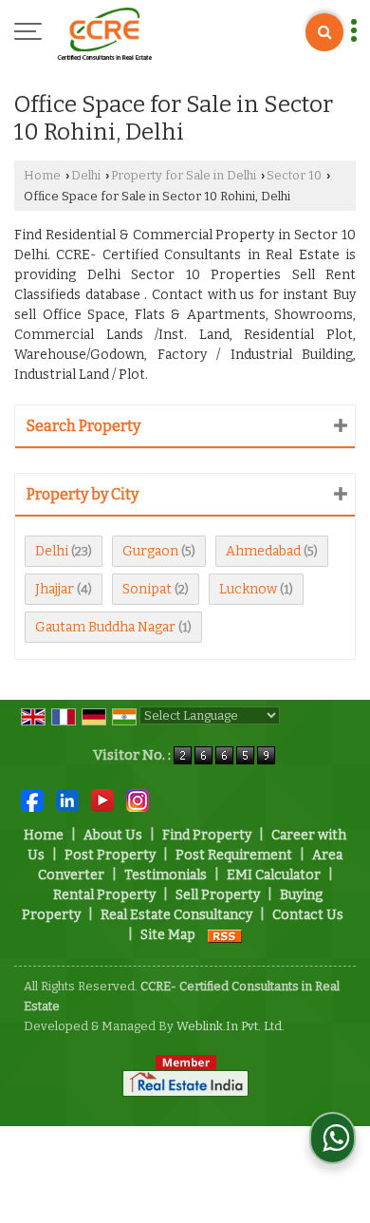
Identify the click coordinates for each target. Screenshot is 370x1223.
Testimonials (165, 875)
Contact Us (307, 915)
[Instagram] (137, 800)
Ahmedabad (263, 551)
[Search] (324, 32)
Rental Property (104, 895)
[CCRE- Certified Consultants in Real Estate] (104, 33)
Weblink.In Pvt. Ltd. (230, 1026)
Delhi (86, 175)
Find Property (206, 835)
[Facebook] (32, 800)
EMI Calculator (274, 875)
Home (42, 175)
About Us (112, 835)
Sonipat (147, 589)
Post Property (110, 855)
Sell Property (218, 895)
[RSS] (225, 935)
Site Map (167, 935)
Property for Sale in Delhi (183, 175)
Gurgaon (150, 551)
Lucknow (248, 589)
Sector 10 (294, 175)
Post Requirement (234, 855)
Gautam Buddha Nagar (105, 627)
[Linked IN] (67, 800)
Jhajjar (54, 589)
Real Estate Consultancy (176, 915)
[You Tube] (102, 800)
